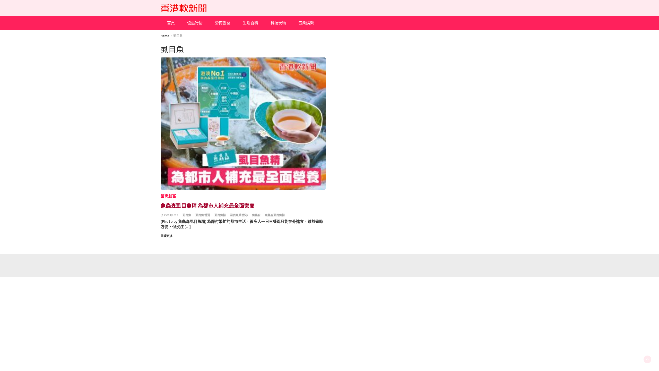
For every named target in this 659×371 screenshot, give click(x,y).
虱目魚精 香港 (239, 215)
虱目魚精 (220, 215)
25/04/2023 (171, 215)
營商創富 (222, 22)
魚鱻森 (256, 215)
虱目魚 (187, 215)
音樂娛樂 (306, 22)
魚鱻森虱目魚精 (275, 215)
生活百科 (250, 22)
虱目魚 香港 (202, 215)
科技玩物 (278, 22)
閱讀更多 (167, 236)
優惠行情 (195, 22)
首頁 (171, 22)
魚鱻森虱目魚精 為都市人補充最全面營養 (208, 205)
